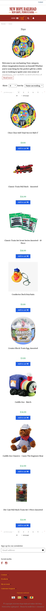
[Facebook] (2, 563)
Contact (40, 2)
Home (3, 24)
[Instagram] (6, 563)
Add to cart (22, 148)
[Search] (28, 18)
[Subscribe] (43, 549)
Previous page (8, 92)
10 (17, 95)
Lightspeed (14, 607)
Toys (10, 24)
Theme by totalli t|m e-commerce (32, 607)
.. (42, 92)
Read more (8, 78)
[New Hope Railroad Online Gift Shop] (23, 10)
